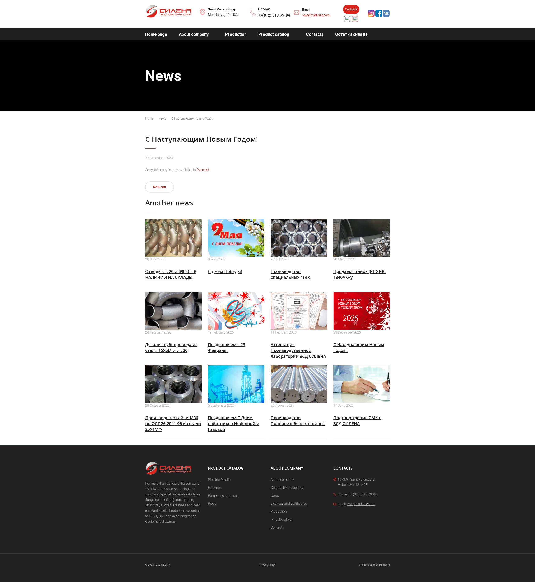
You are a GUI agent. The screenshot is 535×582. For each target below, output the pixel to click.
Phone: (264, 9)
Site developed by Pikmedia (374, 564)
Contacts (315, 34)
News (275, 496)
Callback (351, 9)
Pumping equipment (223, 496)
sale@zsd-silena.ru (316, 15)
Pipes (212, 504)
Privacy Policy (267, 564)
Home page (156, 34)
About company (194, 34)
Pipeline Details (219, 480)
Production (236, 34)
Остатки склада (351, 34)
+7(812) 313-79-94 (274, 15)
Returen (159, 187)
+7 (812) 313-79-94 (362, 494)
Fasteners (215, 488)
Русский (203, 170)
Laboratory (284, 519)
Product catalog (273, 34)
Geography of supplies (287, 488)
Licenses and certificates (289, 504)
